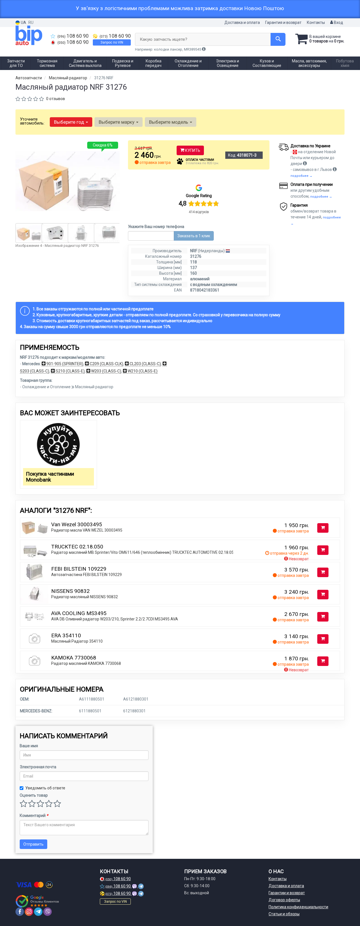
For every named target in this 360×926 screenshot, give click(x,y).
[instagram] (29, 911)
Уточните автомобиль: (32, 121)
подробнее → (301, 176)
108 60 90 (73, 36)
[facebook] (19, 911)
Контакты (316, 22)
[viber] (47, 911)
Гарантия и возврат (283, 22)
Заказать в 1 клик (193, 236)
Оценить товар (34, 795)
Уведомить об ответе (45, 788)
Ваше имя (29, 746)
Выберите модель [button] (169, 122)
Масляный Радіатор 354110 (77, 641)
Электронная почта (38, 767)
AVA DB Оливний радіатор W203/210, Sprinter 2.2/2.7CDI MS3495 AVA (114, 619)
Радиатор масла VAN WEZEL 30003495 (86, 530)
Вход (338, 22)
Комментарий (34, 815)
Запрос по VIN (111, 42)
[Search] (278, 39)
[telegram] (38, 911)
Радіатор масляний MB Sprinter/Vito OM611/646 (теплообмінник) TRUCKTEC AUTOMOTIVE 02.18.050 (143, 552)
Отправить (33, 844)
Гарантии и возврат (287, 893)
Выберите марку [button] (117, 122)
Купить (192, 150)
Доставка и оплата (242, 22)
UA (23, 22)
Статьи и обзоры (284, 914)
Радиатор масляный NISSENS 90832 (84, 597)
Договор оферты (284, 900)
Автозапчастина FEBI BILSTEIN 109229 (86, 574)
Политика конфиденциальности (298, 907)
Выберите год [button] (69, 122)
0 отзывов (55, 98)
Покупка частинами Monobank (50, 477)
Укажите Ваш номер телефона (156, 226)
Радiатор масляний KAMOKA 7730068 (86, 663)
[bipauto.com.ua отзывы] (37, 901)
